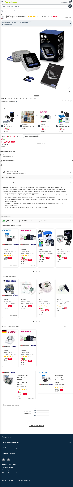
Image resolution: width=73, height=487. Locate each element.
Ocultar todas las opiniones (36, 425)
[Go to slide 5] (39, 271)
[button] (36, 6)
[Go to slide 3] (36, 271)
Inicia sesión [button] (64, 2)
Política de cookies (7, 467)
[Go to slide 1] (33, 271)
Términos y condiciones (8, 464)
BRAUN (3, 98)
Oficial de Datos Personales (10, 473)
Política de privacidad (8, 470)
